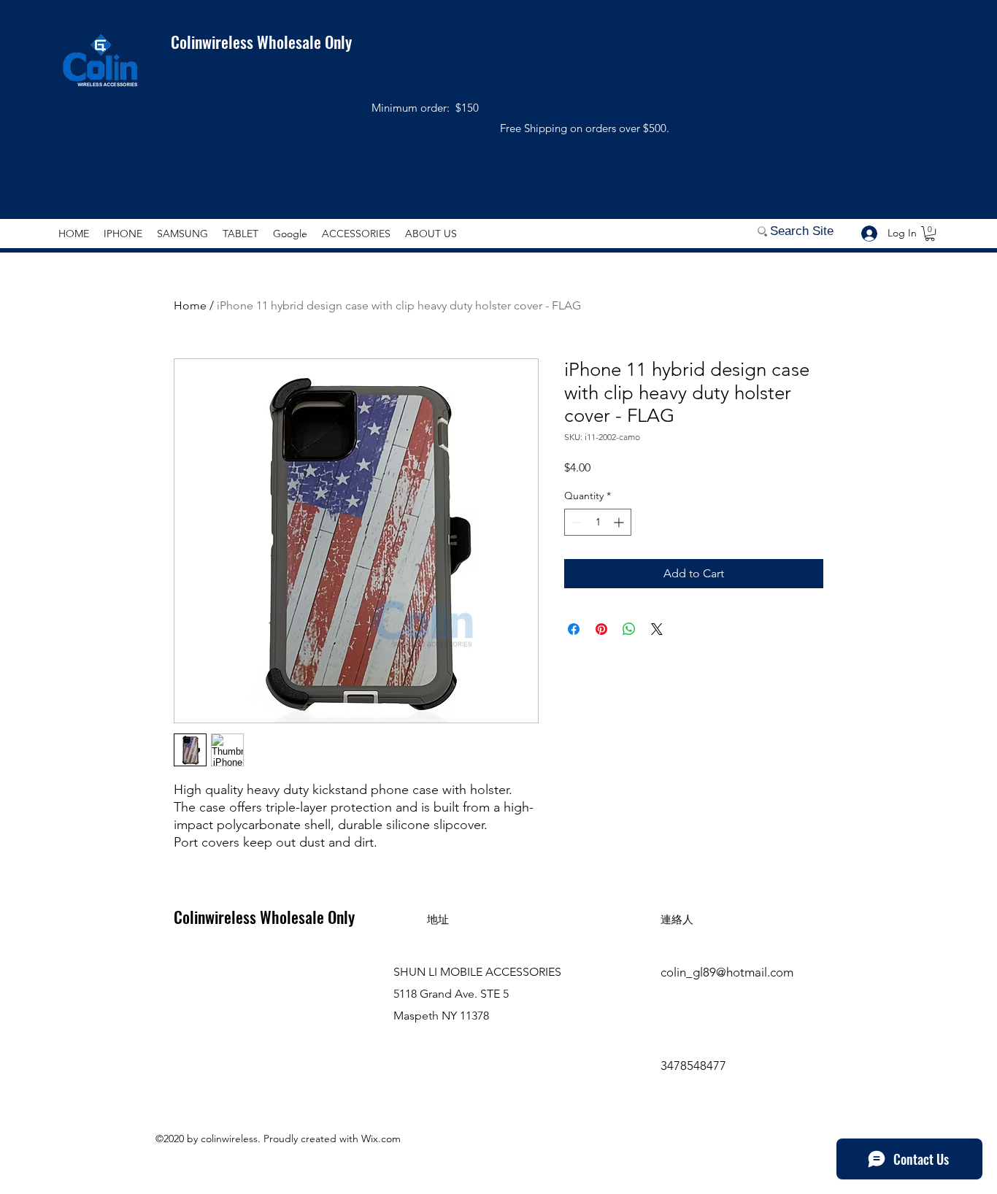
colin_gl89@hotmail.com (727, 972)
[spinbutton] (598, 522)
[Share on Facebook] (573, 629)
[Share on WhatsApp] (629, 629)
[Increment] (620, 522)
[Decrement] (575, 522)
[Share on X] (657, 629)
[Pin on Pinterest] (601, 629)
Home (190, 305)
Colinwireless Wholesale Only (252, 41)
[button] (930, 233)
